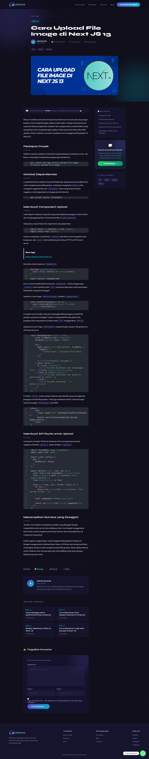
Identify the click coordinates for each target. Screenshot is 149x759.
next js (40, 49)
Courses (103, 5)
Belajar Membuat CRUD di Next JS (39, 257)
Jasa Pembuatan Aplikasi (128, 5)
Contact (99, 742)
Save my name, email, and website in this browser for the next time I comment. (54, 701)
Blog (112, 5)
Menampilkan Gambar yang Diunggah (108, 132)
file (33, 49)
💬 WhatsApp (39, 569)
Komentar (32, 665)
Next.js (36, 21)
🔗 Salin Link (53, 569)
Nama (30, 689)
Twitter (134, 738)
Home (33, 16)
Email (59, 689)
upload (49, 49)
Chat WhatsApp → (110, 164)
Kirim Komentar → (38, 706)
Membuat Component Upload (108, 123)
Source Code (79, 5)
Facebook (135, 745)
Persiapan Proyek (105, 115)
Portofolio (92, 5)
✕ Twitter (66, 569)
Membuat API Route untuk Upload (110, 127)
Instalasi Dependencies (106, 119)
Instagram (136, 742)
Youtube (135, 735)
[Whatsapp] (143, 753)
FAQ (97, 738)
